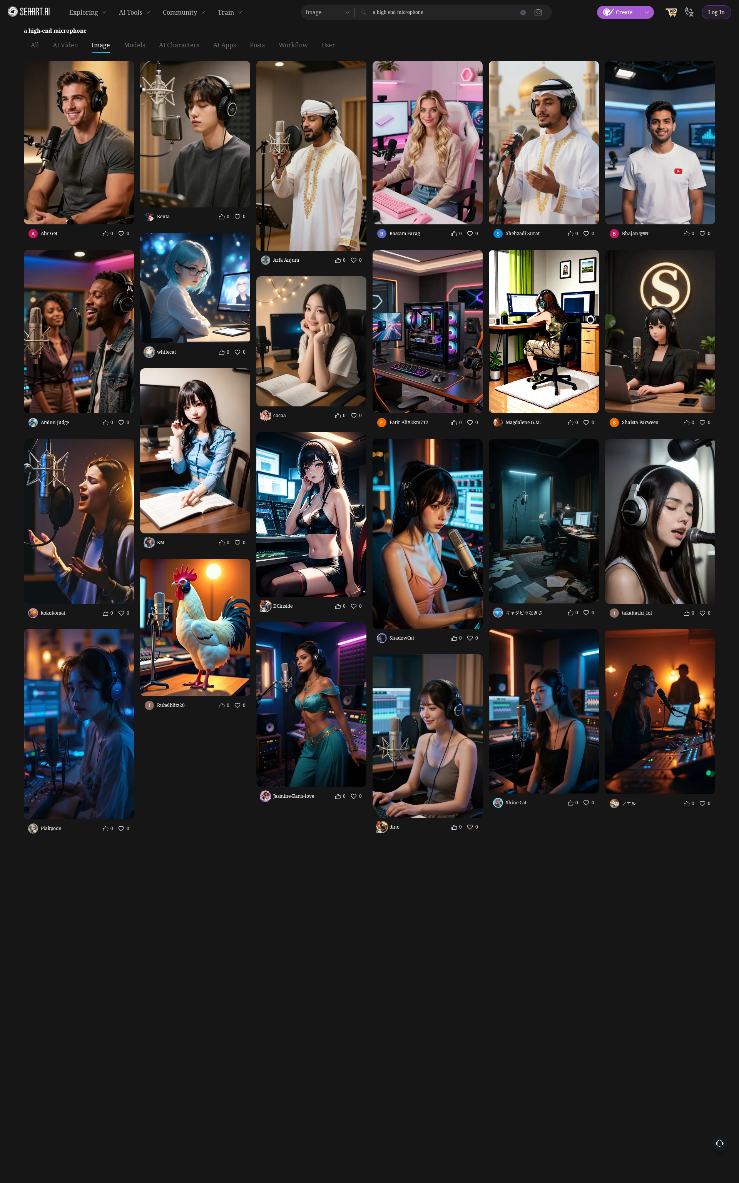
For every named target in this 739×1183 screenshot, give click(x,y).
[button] (538, 12)
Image (101, 45)
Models (134, 45)
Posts (257, 45)
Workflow (293, 45)
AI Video (65, 45)
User (328, 45)
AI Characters (179, 45)
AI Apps (224, 45)
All (35, 45)
